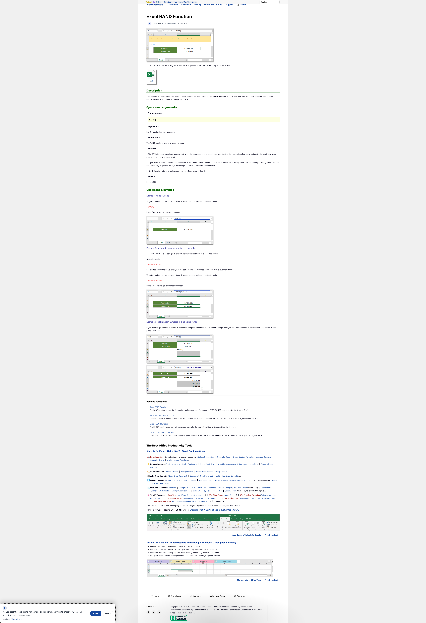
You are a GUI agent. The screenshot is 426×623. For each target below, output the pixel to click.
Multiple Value (187, 471)
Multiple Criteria (171, 471)
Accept (96, 613)
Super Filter (217, 491)
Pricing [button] (197, 4)
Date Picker (265, 488)
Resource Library (241, 488)
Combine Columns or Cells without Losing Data (238, 464)
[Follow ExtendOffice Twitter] (154, 612)
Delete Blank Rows (207, 464)
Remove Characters (195, 495)
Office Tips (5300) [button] (213, 4)
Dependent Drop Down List (201, 476)
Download (186, 4)
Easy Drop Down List (178, 476)
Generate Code (223, 457)
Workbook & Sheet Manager (220, 488)
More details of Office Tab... (249, 580)
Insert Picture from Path (206, 498)
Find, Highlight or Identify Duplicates (181, 464)
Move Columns (205, 480)
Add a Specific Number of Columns (181, 480)
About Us (241, 596)
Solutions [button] (173, 4)
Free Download (271, 535)
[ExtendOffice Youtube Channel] (159, 612)
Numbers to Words (248, 498)
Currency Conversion (266, 498)
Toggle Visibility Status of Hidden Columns (232, 480)
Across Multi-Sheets (204, 471)
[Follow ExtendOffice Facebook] (148, 612)
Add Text (182, 495)
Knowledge (176, 596)
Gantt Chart (229, 495)
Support (229, 4)
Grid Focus (171, 488)
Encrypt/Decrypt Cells (181, 491)
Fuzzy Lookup (221, 471)
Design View (184, 488)
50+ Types (216, 495)
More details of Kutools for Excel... (246, 535)
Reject (108, 613)
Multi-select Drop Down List (227, 476)
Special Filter (230, 491)
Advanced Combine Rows (183, 501)
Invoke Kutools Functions (177, 460)
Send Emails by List (201, 491)
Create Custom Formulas (243, 457)
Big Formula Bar (199, 488)
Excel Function (158, 407)
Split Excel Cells (201, 501)
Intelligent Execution (205, 457)
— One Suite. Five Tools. (171, 2)
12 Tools (171, 495)
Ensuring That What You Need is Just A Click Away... (214, 510)
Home (156, 596)
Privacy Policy (218, 596)
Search (243, 4)
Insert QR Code (188, 498)
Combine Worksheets (160, 491)
